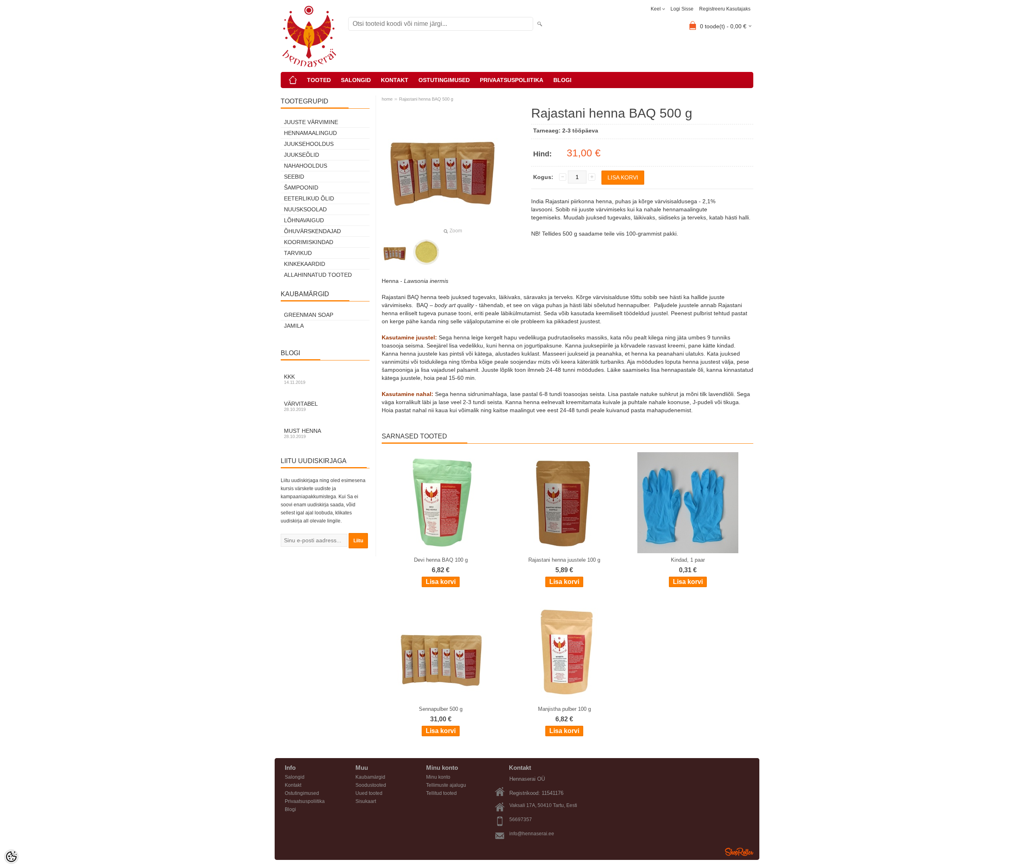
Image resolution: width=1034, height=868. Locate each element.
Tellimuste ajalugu (446, 785)
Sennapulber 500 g (440, 709)
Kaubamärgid (370, 777)
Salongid (356, 80)
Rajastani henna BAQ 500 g (426, 99)
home (387, 99)
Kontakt (394, 80)
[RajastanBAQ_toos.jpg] (426, 252)
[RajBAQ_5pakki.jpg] (395, 252)
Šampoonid (301, 187)
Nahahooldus (305, 165)
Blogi (562, 80)
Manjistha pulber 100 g (564, 709)
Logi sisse (682, 9)
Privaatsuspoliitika (511, 80)
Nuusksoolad (305, 209)
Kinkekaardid (304, 264)
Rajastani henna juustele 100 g (564, 560)
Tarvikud (298, 253)
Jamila (294, 325)
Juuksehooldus (309, 144)
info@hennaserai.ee (531, 833)
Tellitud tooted (441, 793)
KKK (294, 379)
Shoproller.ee (739, 852)
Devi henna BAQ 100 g (441, 560)
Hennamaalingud (310, 133)
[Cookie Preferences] (11, 856)
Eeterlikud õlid (309, 198)
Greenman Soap (308, 315)
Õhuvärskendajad (312, 231)
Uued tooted (368, 793)
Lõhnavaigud (304, 220)
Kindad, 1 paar (688, 560)
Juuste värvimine (311, 122)
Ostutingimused (444, 80)
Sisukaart (365, 801)
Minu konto (438, 777)
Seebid (294, 176)
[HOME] (293, 80)
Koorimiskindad (308, 242)
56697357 (520, 819)
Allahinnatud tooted (318, 275)
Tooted (319, 80)
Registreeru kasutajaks (724, 9)
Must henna (302, 433)
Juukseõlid (301, 155)
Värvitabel (301, 406)
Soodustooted (370, 785)
